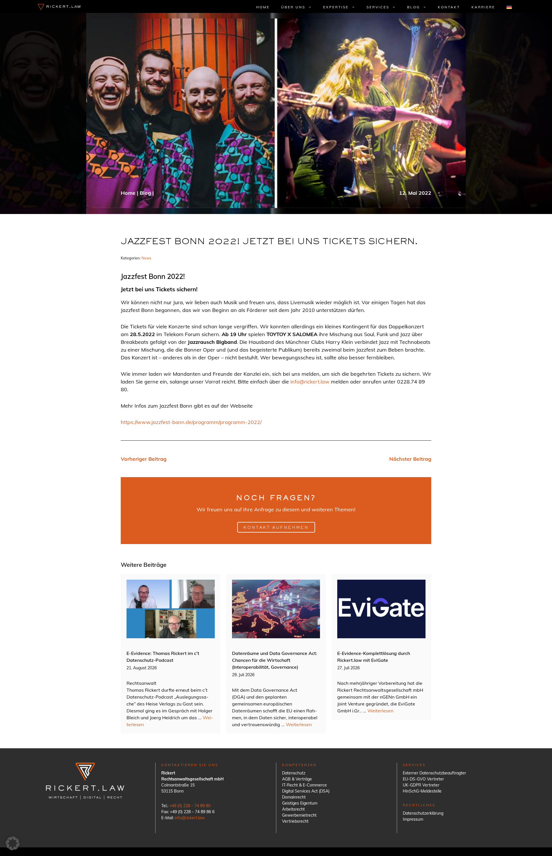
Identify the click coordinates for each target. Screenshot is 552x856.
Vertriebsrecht (295, 821)
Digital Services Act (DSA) (305, 791)
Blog (413, 7)
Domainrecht (294, 797)
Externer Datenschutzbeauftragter (434, 773)
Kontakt (449, 7)
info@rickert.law (309, 381)
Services (378, 7)
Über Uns (293, 7)
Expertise (336, 7)
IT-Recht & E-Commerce (304, 785)
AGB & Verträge (297, 779)
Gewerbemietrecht (299, 815)
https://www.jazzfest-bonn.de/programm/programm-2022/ (191, 422)
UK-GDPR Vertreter (421, 785)
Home (263, 7)
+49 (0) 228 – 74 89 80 (189, 805)
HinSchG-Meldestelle (422, 791)
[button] (12, 843)
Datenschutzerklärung (423, 813)
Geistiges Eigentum (299, 803)
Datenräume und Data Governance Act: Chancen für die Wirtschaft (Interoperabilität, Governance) (274, 660)
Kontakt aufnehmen (276, 528)
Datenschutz (293, 773)
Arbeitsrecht (293, 809)
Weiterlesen (299, 724)
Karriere (483, 7)
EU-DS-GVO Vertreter (423, 779)
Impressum (413, 819)
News (146, 258)
